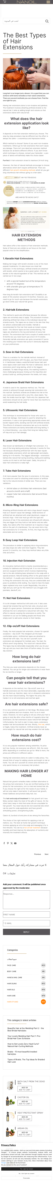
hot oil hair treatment (32, 828)
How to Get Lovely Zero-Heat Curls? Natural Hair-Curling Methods (23, 1045)
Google (3, 1163)
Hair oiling (26, 983)
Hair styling (26, 1002)
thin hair (41, 724)
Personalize (26, 1178)
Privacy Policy (8, 1145)
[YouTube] (15, 843)
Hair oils (26, 989)
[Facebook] (4, 843)
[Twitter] (11, 843)
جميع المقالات (12, 959)
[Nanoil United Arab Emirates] (27, 1)
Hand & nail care (25, 977)
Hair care (26, 996)
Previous (37, 854)
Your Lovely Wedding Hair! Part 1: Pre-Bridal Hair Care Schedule (24, 1037)
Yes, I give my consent (26, 1169)
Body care (25, 971)
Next (46, 854)
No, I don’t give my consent (26, 1173)
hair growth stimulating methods (22, 170)
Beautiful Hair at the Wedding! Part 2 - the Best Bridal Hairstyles (26, 1029)
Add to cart (24, 1090)
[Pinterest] (8, 843)
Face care (26, 965)
